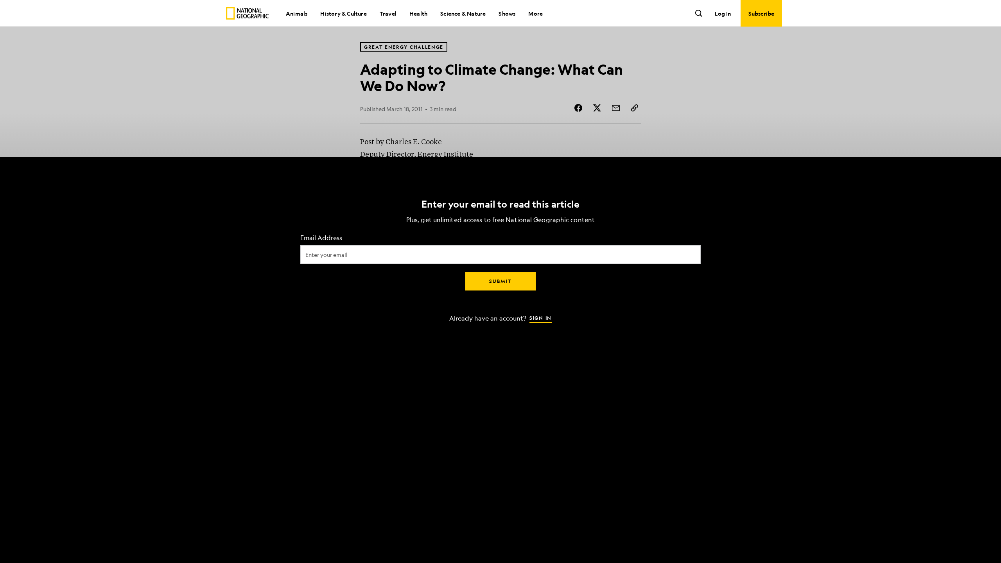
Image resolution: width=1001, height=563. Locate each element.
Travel (388, 13)
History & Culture (343, 13)
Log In (723, 13)
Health (418, 13)
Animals (296, 13)
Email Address (321, 238)
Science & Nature (463, 13)
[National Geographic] (247, 13)
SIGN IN (540, 318)
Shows (507, 13)
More (535, 13)
